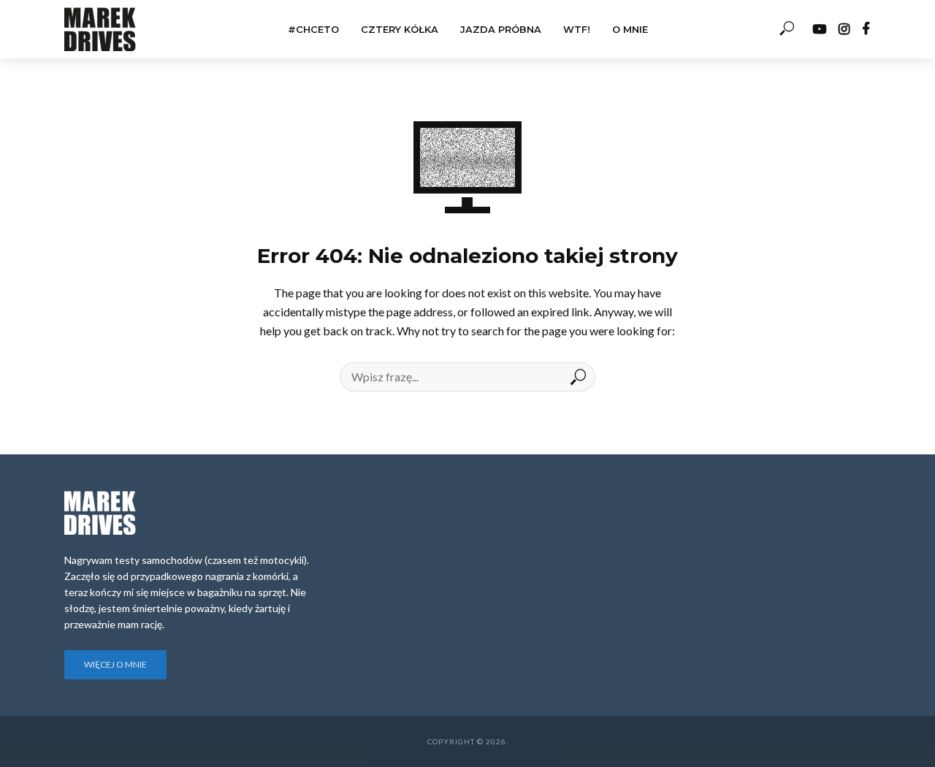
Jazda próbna (500, 29)
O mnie (630, 29)
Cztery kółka (399, 29)
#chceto (313, 29)
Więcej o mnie (115, 664)
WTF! (576, 29)
